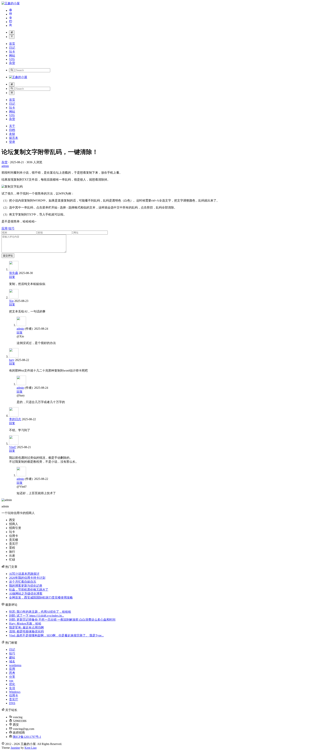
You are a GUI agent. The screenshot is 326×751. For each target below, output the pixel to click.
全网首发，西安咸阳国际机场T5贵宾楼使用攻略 (41, 597)
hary (11, 360)
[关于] (10, 10)
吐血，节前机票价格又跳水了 (28, 589)
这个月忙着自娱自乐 (22, 581)
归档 (12, 130)
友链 (12, 133)
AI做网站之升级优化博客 (25, 593)
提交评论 (8, 255)
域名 (12, 661)
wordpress (15, 665)
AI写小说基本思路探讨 (24, 573)
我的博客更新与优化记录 (25, 585)
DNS (12, 703)
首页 (12, 43)
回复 (12, 277)
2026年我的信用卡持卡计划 (27, 577)
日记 (12, 47)
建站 (12, 657)
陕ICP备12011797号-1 (27, 736)
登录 (12, 141)
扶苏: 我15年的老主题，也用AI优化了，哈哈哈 (40, 611)
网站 (12, 55)
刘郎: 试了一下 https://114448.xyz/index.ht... (36, 615)
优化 (12, 684)
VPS (12, 59)
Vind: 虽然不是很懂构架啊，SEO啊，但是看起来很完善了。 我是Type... (56, 635)
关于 (12, 126)
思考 (12, 672)
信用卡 (13, 695)
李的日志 (15, 419)
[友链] (10, 18)
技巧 (11, 228)
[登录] (10, 25)
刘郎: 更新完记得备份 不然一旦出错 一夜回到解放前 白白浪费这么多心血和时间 (62, 619)
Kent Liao (31, 747)
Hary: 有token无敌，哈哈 (25, 623)
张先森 (13, 273)
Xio (11, 300)
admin (20, 328)
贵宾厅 (13, 699)
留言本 (13, 137)
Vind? (12, 447)
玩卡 (12, 51)
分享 (12, 676)
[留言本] (10, 21)
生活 (12, 688)
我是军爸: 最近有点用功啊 (26, 627)
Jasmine (15, 747)
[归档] (10, 14)
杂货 (12, 63)
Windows (14, 691)
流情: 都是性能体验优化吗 (26, 631)
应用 (5, 228)
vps (11, 680)
